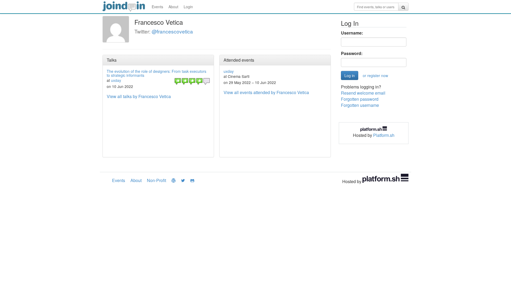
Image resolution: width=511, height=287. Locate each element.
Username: (352, 33)
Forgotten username (360, 105)
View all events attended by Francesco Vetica (266, 92)
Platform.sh (383, 135)
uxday (116, 80)
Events (157, 6)
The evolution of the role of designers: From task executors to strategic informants (156, 73)
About (173, 6)
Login (188, 6)
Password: (351, 53)
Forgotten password (359, 99)
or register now (375, 75)
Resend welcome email (363, 93)
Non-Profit (156, 180)
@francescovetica (172, 31)
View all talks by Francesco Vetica (139, 96)
